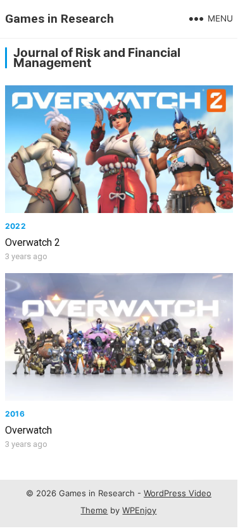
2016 (15, 413)
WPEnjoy (139, 510)
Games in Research (59, 18)
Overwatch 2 (32, 242)
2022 (15, 226)
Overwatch (28, 430)
